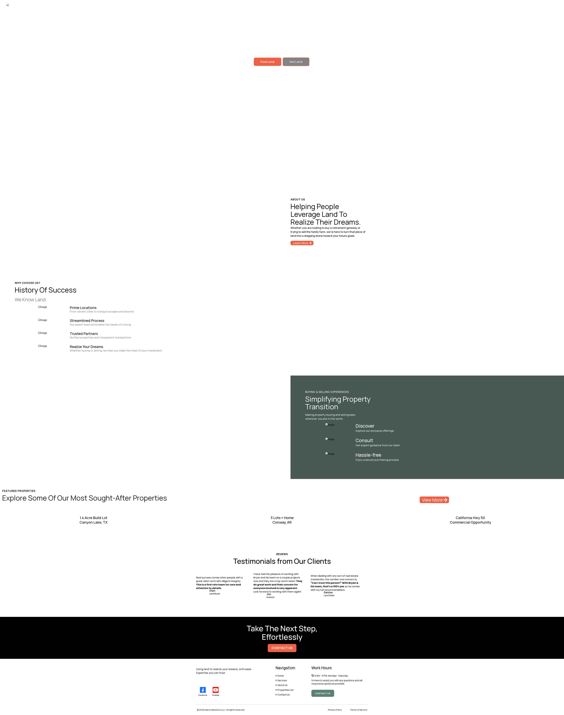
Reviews (495, 5)
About (452, 5)
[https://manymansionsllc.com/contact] (329, 439)
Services (516, 5)
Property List (473, 5)
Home (435, 5)
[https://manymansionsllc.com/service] (329, 424)
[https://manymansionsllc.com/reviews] (329, 453)
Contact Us (537, 5)
